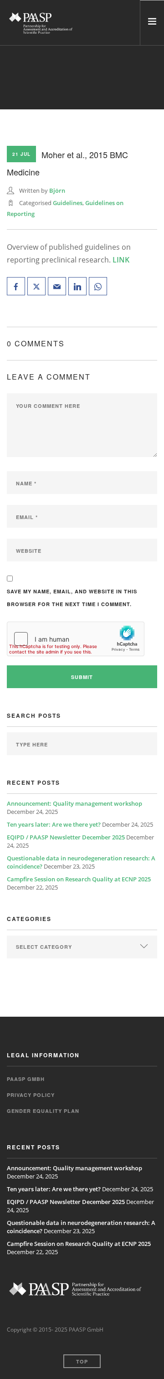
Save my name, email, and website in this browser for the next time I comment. (72, 597)
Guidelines (67, 203)
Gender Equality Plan (43, 1110)
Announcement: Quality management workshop (74, 803)
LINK (121, 260)
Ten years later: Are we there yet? (54, 824)
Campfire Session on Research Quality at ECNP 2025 (79, 879)
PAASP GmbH (26, 1078)
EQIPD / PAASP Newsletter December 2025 (66, 837)
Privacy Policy (31, 1094)
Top (82, 1361)
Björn (57, 190)
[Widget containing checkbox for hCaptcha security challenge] (75, 639)
